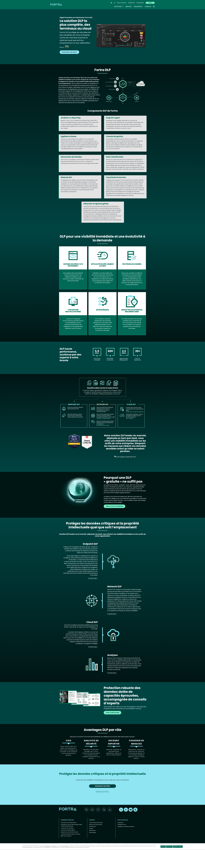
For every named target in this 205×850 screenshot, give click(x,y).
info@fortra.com (122, 824)
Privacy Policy (48, 846)
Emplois (91, 828)
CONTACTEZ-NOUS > (102, 791)
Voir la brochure (112, 713)
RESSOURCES (138, 6)
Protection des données (67, 828)
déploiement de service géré (79, 89)
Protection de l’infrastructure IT (69, 822)
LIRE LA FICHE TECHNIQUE (114, 506)
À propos (148, 6)
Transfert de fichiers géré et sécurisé (70, 834)
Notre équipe (92, 832)
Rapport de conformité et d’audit (69, 832)
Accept (163, 846)
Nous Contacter (121, 3)
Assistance (131, 3)
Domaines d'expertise (67, 820)
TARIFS (150, 2)
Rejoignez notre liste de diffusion (126, 826)
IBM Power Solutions (66, 836)
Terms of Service (64, 846)
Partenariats (140, 3)
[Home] (56, 4)
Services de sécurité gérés (68, 830)
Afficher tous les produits (95, 824)
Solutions (118, 6)
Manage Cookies (178, 846)
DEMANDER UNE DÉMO (69, 52)
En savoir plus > (93, 578)
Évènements (92, 830)
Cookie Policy (54, 846)
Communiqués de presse (96, 822)
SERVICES (128, 6)
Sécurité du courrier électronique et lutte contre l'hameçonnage (71, 825)
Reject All (169, 846)
